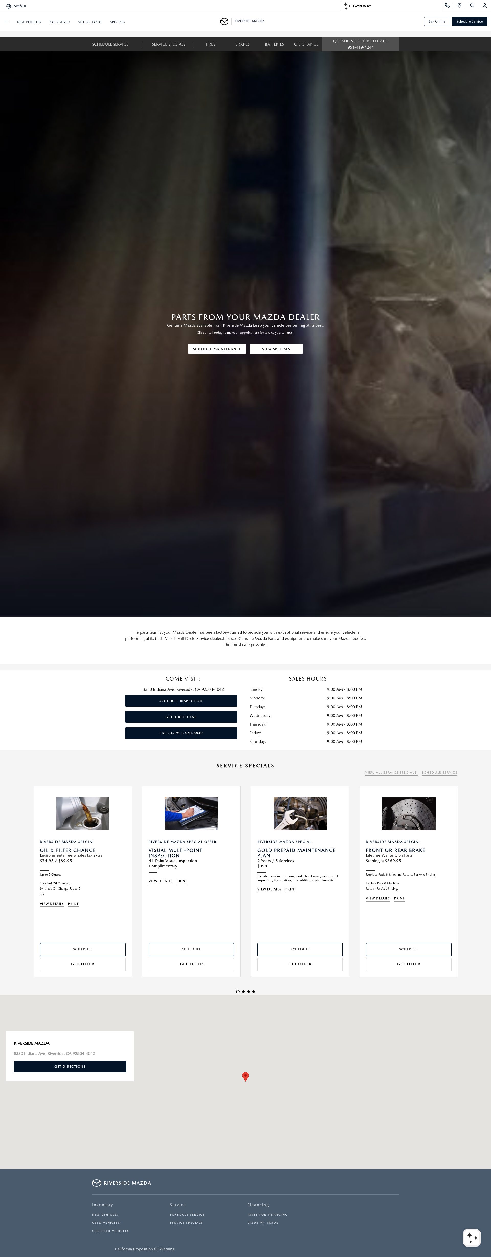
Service (178, 1204)
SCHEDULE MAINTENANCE (217, 349)
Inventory (102, 1204)
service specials (168, 44)
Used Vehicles (106, 1223)
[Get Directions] (461, 6)
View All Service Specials (391, 772)
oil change (306, 44)
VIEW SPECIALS (276, 349)
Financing (258, 1204)
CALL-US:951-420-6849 (181, 733)
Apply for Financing (268, 1214)
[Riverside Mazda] (226, 21)
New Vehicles (105, 1214)
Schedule (82, 949)
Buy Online (437, 21)
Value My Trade (263, 1223)
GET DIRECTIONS (181, 717)
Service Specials (186, 1223)
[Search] (474, 6)
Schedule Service (469, 21)
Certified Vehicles (110, 1231)
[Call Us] (449, 6)
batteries (274, 44)
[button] (245, 1077)
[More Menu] (6, 21)
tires (210, 44)
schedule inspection (181, 701)
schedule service (110, 44)
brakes (242, 44)
